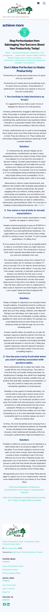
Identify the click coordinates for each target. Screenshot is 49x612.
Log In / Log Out (8, 588)
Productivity (35, 53)
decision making (32, 55)
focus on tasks (26, 58)
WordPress (16, 552)
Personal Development (21, 53)
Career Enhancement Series (12, 541)
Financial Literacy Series (11, 544)
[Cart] (38, 3)
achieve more (20, 55)
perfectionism (20, 60)
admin (7, 53)
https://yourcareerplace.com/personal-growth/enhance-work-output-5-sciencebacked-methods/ (24, 489)
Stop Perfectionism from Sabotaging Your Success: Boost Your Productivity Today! (24, 44)
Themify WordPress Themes (32, 552)
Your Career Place (11, 548)
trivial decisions (28, 63)
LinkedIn (41, 205)
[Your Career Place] (20, 13)
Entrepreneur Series (32, 541)
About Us (6, 592)
